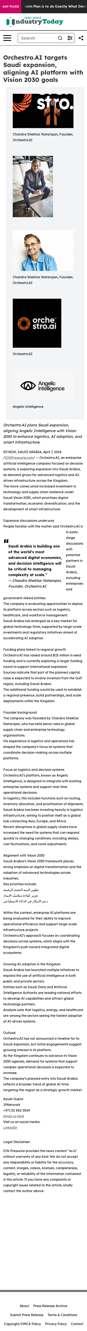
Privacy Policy (56, 1324)
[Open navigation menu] (7, 38)
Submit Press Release (27, 1315)
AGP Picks (10, 6)
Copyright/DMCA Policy (22, 1324)
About (24, 1306)
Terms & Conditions (62, 1315)
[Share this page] (81, 38)
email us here (13, 1116)
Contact (77, 1324)
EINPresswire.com (19, 458)
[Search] (60, 38)
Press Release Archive (50, 1306)
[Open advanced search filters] (70, 38)
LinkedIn (10, 1127)
